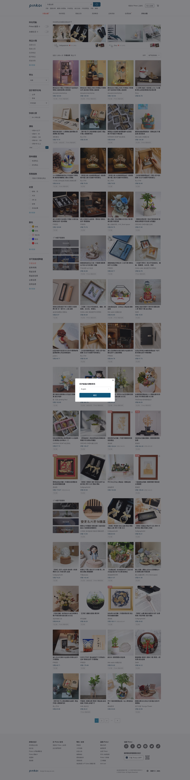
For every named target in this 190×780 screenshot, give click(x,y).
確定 (95, 395)
